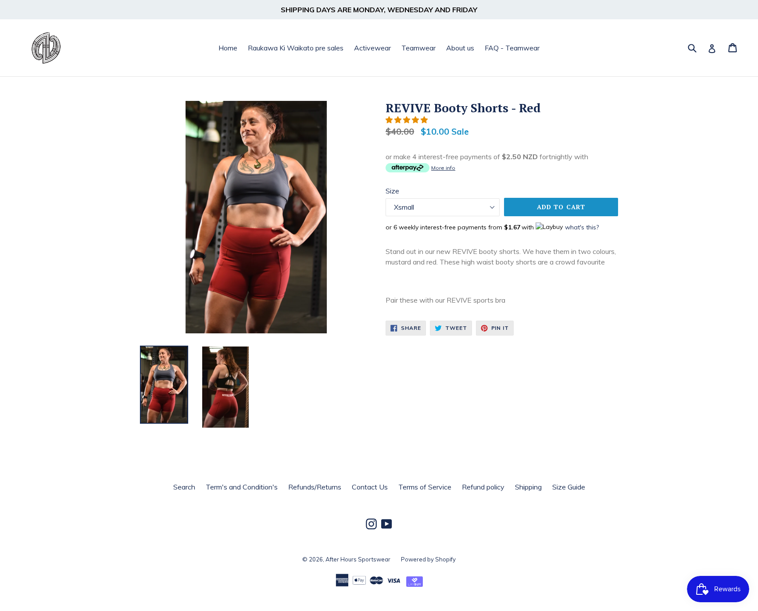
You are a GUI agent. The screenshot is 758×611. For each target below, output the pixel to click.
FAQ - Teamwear (512, 47)
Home (227, 47)
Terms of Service (424, 486)
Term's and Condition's (242, 486)
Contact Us (370, 486)
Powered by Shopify (428, 559)
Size (392, 190)
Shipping (528, 486)
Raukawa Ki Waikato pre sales (295, 47)
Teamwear (418, 47)
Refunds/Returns (314, 486)
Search (184, 486)
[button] (407, 119)
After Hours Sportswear (357, 559)
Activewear (372, 47)
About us (460, 47)
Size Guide (568, 486)
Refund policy (483, 486)
